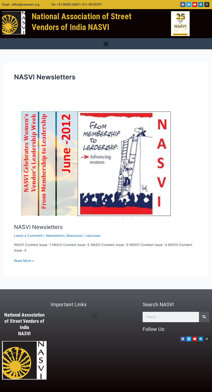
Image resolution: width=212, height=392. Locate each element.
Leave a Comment (28, 236)
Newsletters (55, 236)
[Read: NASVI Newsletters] (93, 160)
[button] (106, 43)
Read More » (24, 260)
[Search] (204, 317)
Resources (74, 236)
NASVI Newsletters (38, 227)
